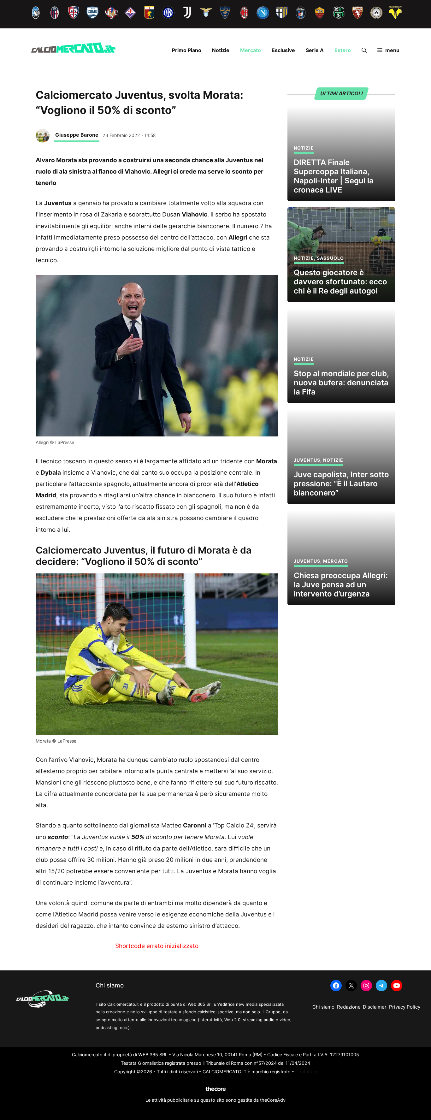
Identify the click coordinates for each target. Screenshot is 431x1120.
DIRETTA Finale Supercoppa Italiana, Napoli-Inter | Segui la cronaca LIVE (334, 176)
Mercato (250, 50)
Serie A (315, 50)
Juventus (307, 460)
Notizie (220, 50)
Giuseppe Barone (76, 135)
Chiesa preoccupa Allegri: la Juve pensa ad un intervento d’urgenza (341, 584)
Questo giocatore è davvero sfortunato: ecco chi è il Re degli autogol (340, 281)
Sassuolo (330, 258)
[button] (364, 50)
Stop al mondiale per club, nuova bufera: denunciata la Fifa (341, 382)
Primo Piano (186, 50)
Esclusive (283, 50)
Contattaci (306, 1071)
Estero (342, 50)
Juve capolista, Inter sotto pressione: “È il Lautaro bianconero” (341, 483)
